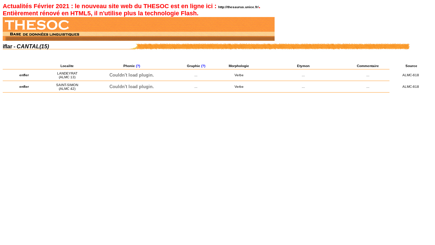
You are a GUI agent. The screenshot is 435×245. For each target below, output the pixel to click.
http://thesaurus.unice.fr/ (238, 7)
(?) (138, 66)
